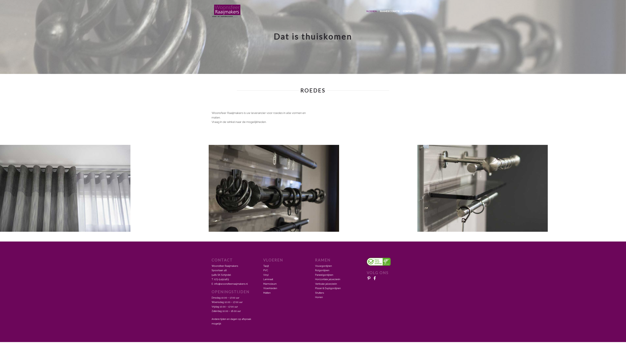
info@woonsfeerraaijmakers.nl (231, 283)
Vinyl (266, 274)
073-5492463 (221, 279)
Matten (267, 292)
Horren (319, 297)
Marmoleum (270, 283)
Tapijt (266, 265)
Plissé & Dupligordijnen (328, 288)
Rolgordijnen (322, 270)
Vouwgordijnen (323, 265)
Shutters (319, 292)
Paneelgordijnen (324, 274)
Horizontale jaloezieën (327, 279)
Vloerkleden (270, 288)
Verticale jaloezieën (326, 283)
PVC (265, 270)
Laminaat (268, 279)
